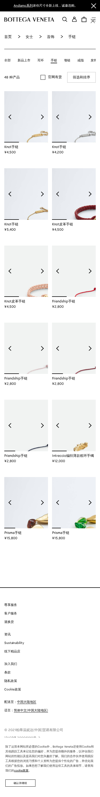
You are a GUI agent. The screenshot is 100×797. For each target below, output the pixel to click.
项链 (67, 60)
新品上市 (24, 60)
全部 (7, 60)
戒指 (80, 60)
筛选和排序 (81, 77)
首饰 (50, 37)
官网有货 (55, 77)
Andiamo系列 (23, 5)
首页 (8, 37)
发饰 (94, 60)
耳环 (40, 60)
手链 (54, 60)
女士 (29, 37)
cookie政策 (21, 770)
